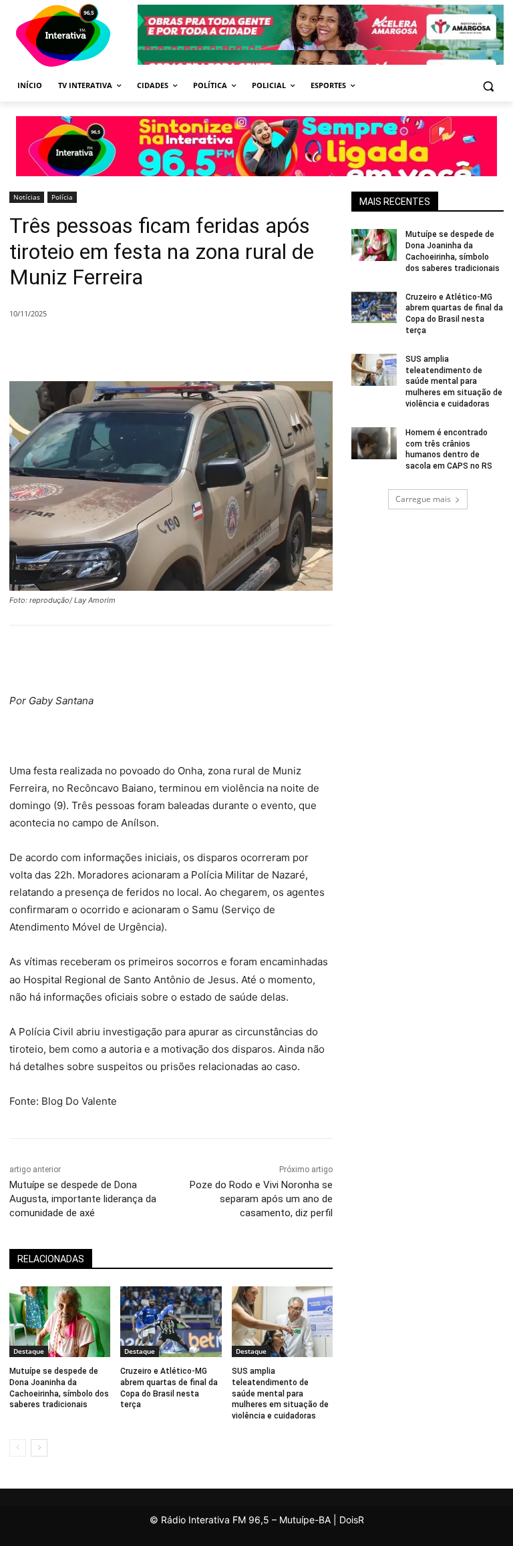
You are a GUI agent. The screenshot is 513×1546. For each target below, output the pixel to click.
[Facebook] (129, 347)
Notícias (26, 197)
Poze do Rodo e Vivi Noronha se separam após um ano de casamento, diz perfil (261, 1199)
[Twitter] (160, 347)
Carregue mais (423, 499)
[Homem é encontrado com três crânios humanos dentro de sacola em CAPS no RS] (374, 443)
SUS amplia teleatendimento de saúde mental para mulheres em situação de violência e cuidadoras (280, 1393)
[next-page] (39, 1448)
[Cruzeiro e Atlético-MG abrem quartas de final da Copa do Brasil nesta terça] (170, 1321)
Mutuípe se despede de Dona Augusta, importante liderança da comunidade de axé (82, 1199)
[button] (488, 85)
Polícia (62, 197)
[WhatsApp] (221, 347)
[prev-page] (17, 1448)
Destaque (28, 1351)
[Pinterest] (191, 347)
